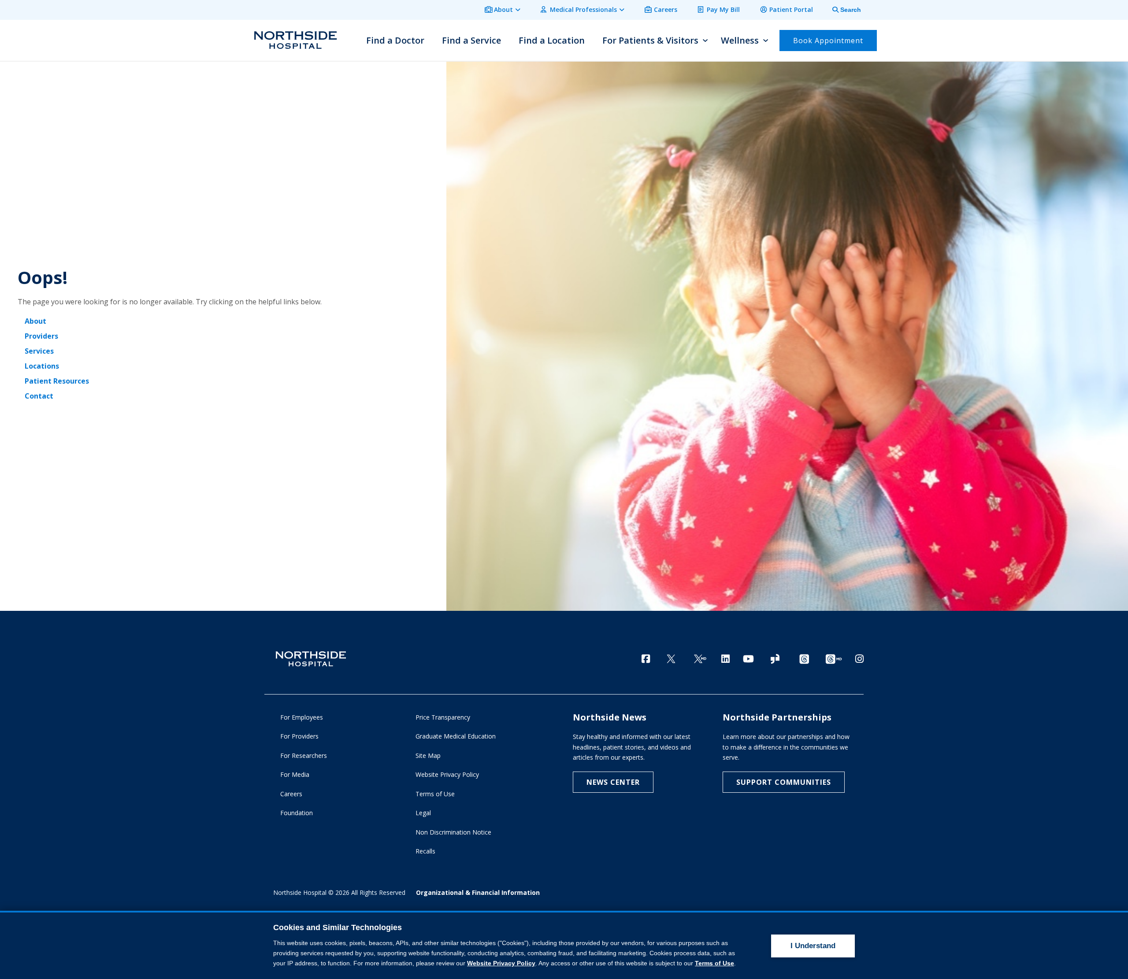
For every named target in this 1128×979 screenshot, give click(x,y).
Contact (39, 396)
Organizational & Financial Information (478, 892)
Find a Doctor (395, 40)
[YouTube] (748, 658)
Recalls (425, 851)
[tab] (842, 9)
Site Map (428, 755)
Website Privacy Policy (447, 774)
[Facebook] (646, 658)
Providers (41, 336)
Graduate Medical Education (456, 736)
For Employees (301, 717)
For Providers (299, 736)
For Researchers (303, 755)
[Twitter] (671, 659)
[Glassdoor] (775, 659)
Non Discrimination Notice (453, 832)
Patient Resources (57, 381)
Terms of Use (435, 794)
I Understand (812, 946)
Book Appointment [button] (828, 40)
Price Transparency (443, 717)
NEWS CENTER (613, 782)
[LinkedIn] (725, 658)
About (503, 9)
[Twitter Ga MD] (700, 659)
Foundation (296, 813)
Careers (665, 9)
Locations (42, 366)
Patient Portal (791, 9)
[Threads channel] (804, 659)
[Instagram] (859, 658)
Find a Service (471, 40)
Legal (423, 813)
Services (39, 351)
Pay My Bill (723, 9)
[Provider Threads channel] (833, 659)
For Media (294, 774)
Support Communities (783, 782)
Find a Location (552, 40)
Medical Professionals (583, 9)
